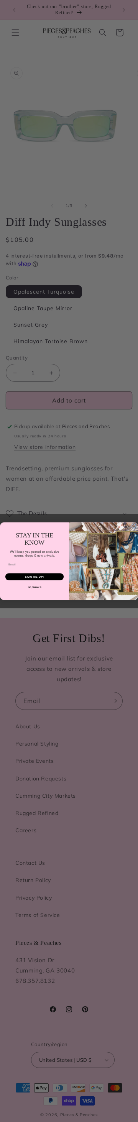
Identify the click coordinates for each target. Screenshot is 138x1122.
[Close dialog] (134, 526)
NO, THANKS (34, 587)
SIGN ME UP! (34, 576)
